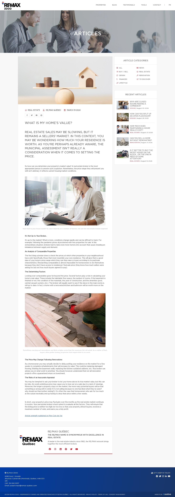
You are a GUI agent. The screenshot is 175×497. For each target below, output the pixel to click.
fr (170, 5)
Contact (157, 5)
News (141, 68)
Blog (114, 5)
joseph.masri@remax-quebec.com (23, 486)
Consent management (117, 494)
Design (122, 75)
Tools (144, 5)
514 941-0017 (14, 483)
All (120, 68)
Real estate (33, 110)
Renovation (144, 75)
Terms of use (103, 494)
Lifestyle (123, 83)
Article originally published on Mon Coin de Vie (43, 416)
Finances (123, 79)
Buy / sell (123, 72)
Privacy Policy (91, 494)
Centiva (167, 494)
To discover (144, 79)
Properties (101, 5)
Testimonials (129, 5)
